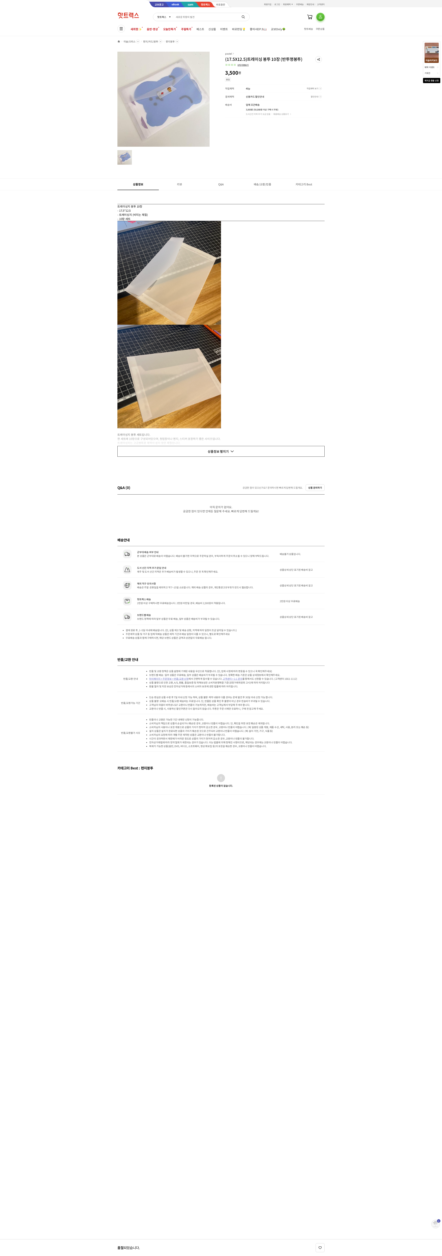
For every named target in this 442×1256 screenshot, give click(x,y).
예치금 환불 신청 (432, 80)
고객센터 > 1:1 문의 (232, 678)
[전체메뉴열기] (121, 28)
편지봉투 (170, 41)
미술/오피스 (130, 41)
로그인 (277, 4)
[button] (318, 59)
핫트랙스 (161, 17)
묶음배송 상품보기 (281, 113)
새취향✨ (136, 29)
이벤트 (224, 29)
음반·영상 (152, 29)
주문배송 (300, 4)
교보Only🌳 (278, 29)
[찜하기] (320, 1247)
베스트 (200, 29)
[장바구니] (310, 17)
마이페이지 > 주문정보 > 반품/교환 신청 (169, 678)
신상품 (212, 29)
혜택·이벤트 (430, 67)
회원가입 (268, 4)
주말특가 (186, 29)
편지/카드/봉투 (150, 41)
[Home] (118, 41)
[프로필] (320, 17)
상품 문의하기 (315, 487)
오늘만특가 (169, 29)
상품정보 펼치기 (218, 451)
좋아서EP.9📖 (258, 29)
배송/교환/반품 (262, 184)
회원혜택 (287, 4)
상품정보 (138, 184)
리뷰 (179, 184)
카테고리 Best (304, 184)
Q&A (221, 184)
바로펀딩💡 (239, 29)
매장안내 (310, 4)
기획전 (427, 73)
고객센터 (321, 4)
